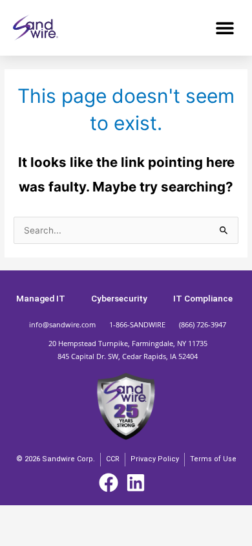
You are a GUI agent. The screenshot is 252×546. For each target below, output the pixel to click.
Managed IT (40, 298)
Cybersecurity (119, 298)
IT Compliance (203, 298)
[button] (224, 27)
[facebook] (113, 482)
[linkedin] (140, 482)
